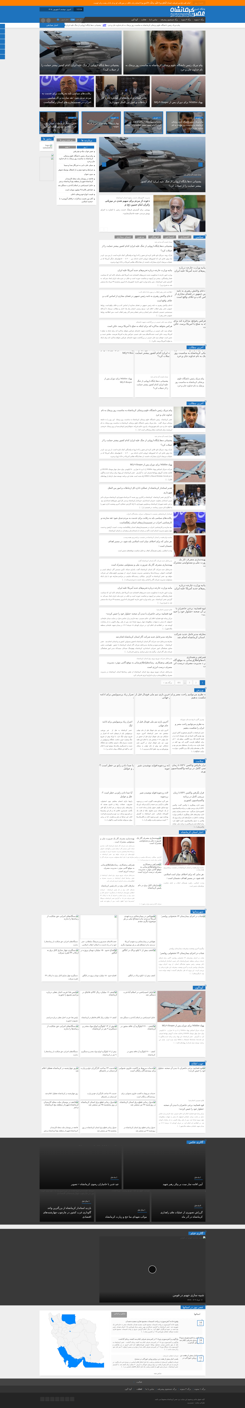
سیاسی (199, 237)
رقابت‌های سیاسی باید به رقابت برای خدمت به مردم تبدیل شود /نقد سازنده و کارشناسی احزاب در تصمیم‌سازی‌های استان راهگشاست (66, 98)
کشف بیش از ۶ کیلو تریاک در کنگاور (141, 975)
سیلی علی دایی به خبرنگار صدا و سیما (78, 165)
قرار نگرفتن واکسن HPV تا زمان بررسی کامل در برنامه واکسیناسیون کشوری (188, 796)
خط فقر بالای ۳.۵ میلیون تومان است (79, 190)
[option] (122, 69)
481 (179, 682)
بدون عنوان (88, 174)
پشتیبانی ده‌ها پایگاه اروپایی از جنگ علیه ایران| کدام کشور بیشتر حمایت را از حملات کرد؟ (164, 25)
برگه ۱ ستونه (199, 20)
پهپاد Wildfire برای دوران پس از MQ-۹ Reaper (105, 25)
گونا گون (134, 20)
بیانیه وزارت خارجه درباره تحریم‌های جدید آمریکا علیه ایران (145, 270)
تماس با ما (153, 20)
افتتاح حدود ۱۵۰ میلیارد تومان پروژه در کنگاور (99, 975)
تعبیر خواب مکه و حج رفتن (83, 151)
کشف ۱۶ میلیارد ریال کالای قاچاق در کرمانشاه (99, 1017)
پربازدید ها (86, 140)
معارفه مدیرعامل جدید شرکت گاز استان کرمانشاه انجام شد (144, 637)
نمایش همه (157, 1373)
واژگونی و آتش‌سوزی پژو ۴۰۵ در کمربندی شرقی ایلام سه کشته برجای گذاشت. (148, 1339)
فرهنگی (154, 237)
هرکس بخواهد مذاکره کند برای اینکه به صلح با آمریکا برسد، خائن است (139, 326)
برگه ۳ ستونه (186, 20)
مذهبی (140, 237)
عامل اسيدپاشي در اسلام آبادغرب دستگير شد (75, 185)
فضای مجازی (124, 237)
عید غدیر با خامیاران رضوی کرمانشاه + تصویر (95, 1184)
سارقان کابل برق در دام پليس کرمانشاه (117, 886)
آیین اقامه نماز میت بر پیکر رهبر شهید (183, 1184)
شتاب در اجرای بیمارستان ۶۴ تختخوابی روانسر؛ (182, 953)
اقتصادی (184, 237)
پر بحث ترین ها (66, 140)
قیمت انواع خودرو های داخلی (82, 194)
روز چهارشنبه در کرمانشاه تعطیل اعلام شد (61, 1093)
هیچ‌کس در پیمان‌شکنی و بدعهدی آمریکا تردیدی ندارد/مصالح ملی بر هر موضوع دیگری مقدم (138, 944)
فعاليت (143, 20)
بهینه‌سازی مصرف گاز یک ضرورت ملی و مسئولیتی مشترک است (141, 565)
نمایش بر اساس (119, 1314)
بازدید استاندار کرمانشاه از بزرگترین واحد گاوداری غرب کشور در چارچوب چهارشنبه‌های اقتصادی (67, 1212)
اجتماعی (169, 237)
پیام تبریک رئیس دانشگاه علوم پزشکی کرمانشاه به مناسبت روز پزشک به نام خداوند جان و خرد (187, 125)
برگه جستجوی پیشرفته (169, 20)
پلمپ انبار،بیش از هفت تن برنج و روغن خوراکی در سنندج (156, 1359)
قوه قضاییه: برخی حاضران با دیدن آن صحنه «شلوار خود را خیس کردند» (139, 613)
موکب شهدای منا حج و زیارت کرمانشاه (126, 1216)
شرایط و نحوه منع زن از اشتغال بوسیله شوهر (75, 170)
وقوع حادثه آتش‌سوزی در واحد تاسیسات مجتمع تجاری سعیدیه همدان (152, 1321)
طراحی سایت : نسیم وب (196, 1403)
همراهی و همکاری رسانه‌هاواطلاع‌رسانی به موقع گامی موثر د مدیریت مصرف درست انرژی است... (117, 868)
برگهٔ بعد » (167, 682)
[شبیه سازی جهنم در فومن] (152, 1269)
